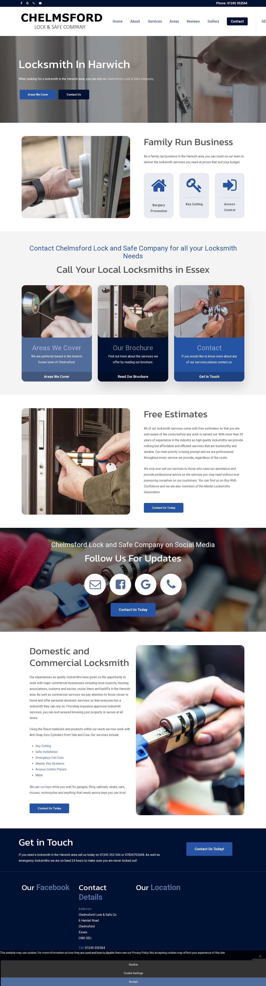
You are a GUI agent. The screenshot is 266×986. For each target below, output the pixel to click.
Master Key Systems (49, 763)
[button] (38, 94)
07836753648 (134, 855)
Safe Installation (46, 752)
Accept (133, 981)
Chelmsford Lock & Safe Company (130, 79)
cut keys (46, 787)
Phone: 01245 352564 (231, 3)
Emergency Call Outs (49, 758)
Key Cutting (43, 746)
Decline (133, 964)
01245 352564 (95, 948)
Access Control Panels (51, 769)
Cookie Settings (133, 973)
